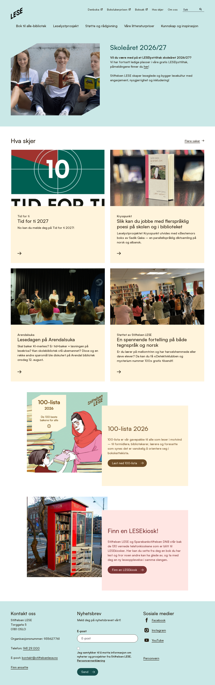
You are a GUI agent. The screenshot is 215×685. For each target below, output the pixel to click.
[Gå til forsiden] (16, 12)
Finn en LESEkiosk (124, 570)
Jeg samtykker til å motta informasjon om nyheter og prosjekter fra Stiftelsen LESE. (104, 656)
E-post (82, 631)
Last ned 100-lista (124, 463)
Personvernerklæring (91, 660)
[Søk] (200, 9)
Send (84, 672)
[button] (173, 9)
